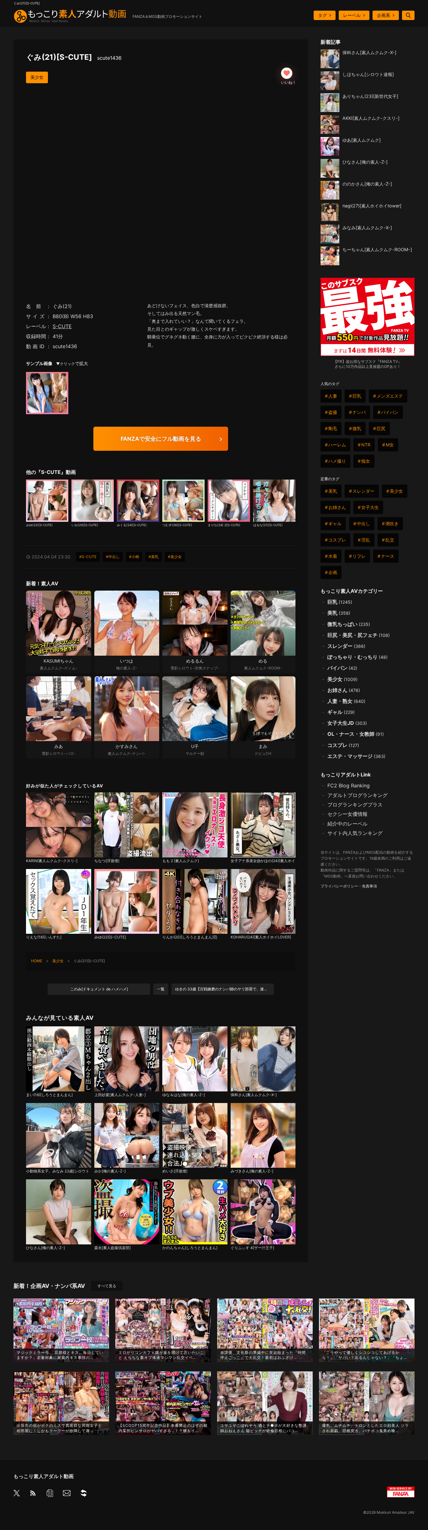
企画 (332, 572)
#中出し (113, 556)
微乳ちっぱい (348, 624)
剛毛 (332, 428)
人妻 (332, 396)
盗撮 (332, 412)
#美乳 (154, 556)
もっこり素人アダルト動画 (43, 1476)
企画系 (383, 15)
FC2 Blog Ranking (348, 785)
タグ (322, 15)
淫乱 (365, 539)
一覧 (160, 989)
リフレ (359, 556)
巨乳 (356, 396)
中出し (363, 523)
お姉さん (337, 507)
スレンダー (363, 491)
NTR (365, 444)
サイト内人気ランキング (355, 833)
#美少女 (175, 556)
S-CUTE (62, 326)
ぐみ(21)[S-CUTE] (74, 57)
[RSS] (33, 1494)
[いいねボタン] (286, 73)
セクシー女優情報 (347, 814)
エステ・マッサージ (356, 756)
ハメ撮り (337, 461)
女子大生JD (347, 723)
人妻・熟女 (346, 701)
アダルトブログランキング (357, 795)
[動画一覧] (50, 1494)
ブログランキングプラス (355, 804)
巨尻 (381, 428)
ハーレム (337, 444)
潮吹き (392, 523)
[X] (16, 1493)
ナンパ (359, 412)
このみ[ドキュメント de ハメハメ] (99, 989)
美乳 (332, 491)
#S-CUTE (88, 556)
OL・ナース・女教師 (355, 734)
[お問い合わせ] (66, 1494)
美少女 (37, 77)
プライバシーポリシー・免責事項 (349, 886)
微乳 (356, 428)
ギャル (335, 523)
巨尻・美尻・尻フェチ (358, 635)
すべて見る (106, 1285)
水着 (332, 556)
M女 (390, 444)
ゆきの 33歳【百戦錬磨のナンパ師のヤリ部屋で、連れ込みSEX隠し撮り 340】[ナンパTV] (224, 989)
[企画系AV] (83, 1494)
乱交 (389, 539)
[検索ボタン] (408, 15)
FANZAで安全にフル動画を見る (161, 438)
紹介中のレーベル (347, 824)
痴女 (365, 461)
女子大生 (370, 507)
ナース (387, 556)
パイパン (390, 412)
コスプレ (337, 539)
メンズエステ (390, 396)
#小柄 (134, 556)
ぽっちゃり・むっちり (357, 657)
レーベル (352, 15)
